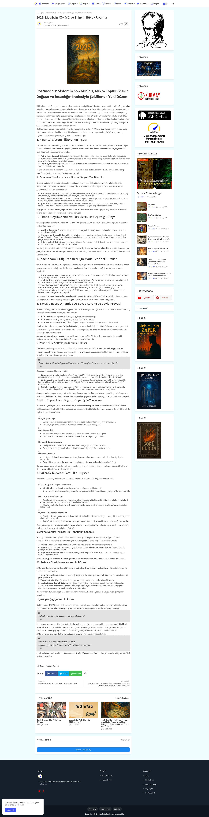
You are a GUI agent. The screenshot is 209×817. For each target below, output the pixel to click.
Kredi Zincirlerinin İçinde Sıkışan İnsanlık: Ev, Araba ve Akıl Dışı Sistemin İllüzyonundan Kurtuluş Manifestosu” (114, 723)
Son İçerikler (59, 4)
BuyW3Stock (150, 793)
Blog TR (85, 4)
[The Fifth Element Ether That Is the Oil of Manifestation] (142, 276)
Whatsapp (77, 673)
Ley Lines (151, 204)
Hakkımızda (143, 4)
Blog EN (73, 4)
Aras (147, 775)
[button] (173, 3)
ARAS (95, 814)
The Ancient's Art (154, 215)
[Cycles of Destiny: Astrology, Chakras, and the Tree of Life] (142, 239)
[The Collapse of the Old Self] (142, 251)
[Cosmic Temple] (142, 228)
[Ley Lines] (142, 206)
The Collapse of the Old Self (158, 248)
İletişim (156, 4)
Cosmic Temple (153, 226)
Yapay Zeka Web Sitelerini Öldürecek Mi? (79, 721)
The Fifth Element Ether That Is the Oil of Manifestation (159, 274)
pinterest (165, 298)
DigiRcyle (149, 788)
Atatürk (130, 4)
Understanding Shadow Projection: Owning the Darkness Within (157, 261)
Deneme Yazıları (50, 13)
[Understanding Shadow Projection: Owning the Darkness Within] (142, 262)
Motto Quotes (107, 775)
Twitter (64, 673)
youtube (147, 298)
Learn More (19, 805)
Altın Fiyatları (142, 308)
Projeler (108, 4)
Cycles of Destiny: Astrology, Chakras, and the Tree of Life (158, 238)
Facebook (52, 673)
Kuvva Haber (107, 780)
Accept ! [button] (10, 810)
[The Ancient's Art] (142, 217)
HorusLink (149, 780)
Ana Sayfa (40, 13)
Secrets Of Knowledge (149, 193)
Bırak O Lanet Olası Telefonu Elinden (49, 721)
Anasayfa (45, 4)
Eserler (118, 4)
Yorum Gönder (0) (83, 749)
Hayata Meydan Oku (116, 814)
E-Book (97, 4)
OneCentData (150, 784)
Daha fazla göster (122, 698)
